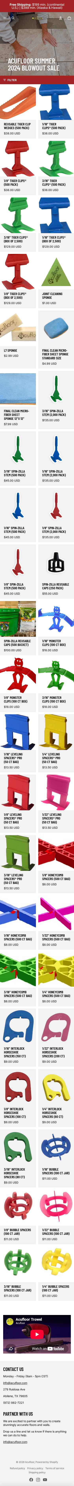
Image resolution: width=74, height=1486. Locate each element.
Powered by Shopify (47, 1462)
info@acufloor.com (15, 1383)
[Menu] (4, 18)
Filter (12, 80)
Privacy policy (35, 1468)
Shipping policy (37, 1472)
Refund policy (17, 1468)
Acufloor (29, 1462)
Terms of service (54, 1468)
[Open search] (13, 18)
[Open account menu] (60, 18)
